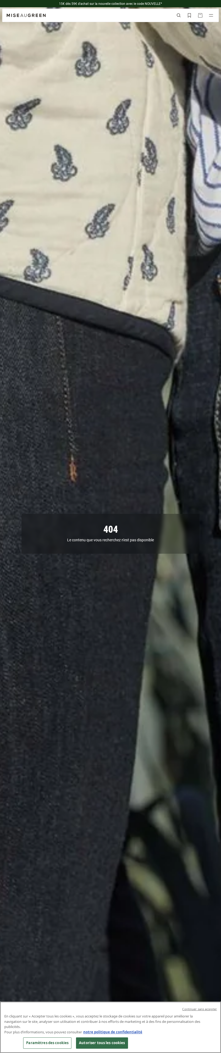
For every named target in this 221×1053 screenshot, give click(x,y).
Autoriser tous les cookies (102, 1042)
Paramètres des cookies (47, 1042)
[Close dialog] (214, 956)
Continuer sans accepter (199, 1009)
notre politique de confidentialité (112, 1032)
